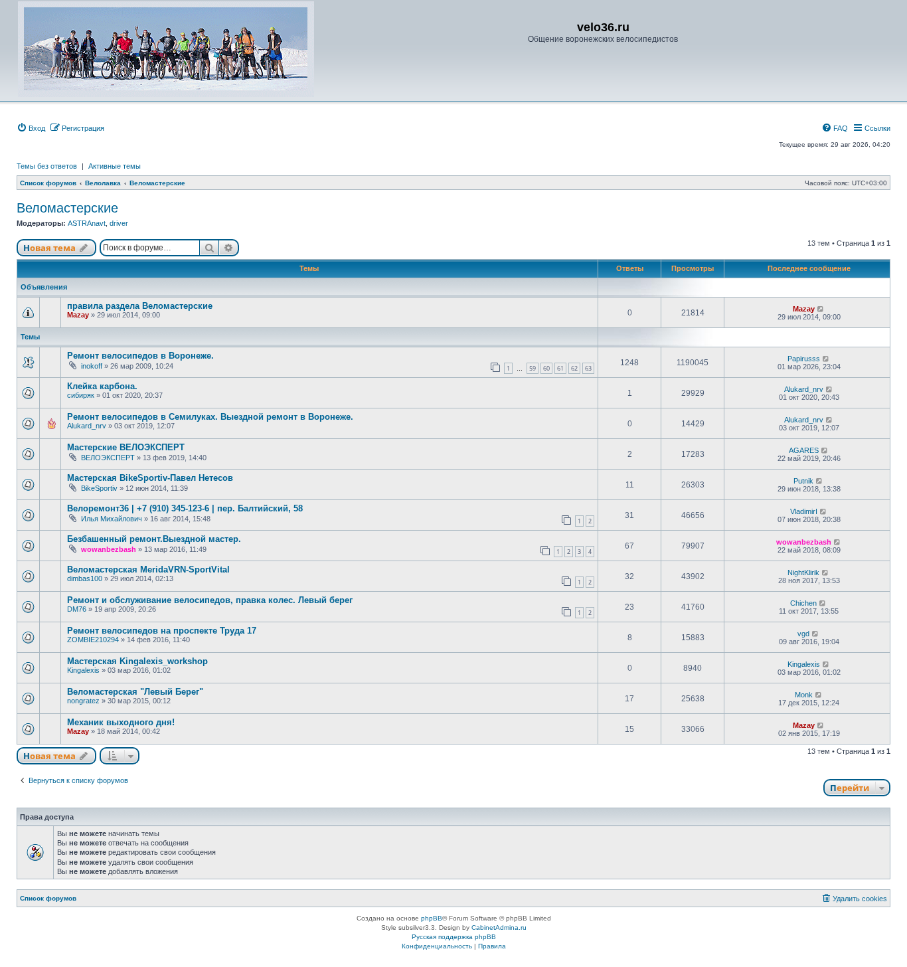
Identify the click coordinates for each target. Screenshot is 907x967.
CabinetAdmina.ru (499, 927)
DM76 (76, 609)
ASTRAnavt (87, 223)
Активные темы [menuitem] (114, 166)
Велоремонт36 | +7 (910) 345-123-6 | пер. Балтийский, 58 (185, 508)
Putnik (803, 481)
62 (574, 368)
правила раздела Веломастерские (139, 306)
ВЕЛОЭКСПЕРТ (108, 458)
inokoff (91, 366)
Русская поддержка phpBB (454, 936)
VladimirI (803, 511)
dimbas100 (84, 578)
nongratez (83, 701)
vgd (803, 634)
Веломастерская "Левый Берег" (135, 692)
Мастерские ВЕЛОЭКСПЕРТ (126, 447)
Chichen (803, 603)
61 (560, 368)
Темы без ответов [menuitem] (47, 166)
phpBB (431, 918)
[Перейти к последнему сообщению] (821, 309)
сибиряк (80, 395)
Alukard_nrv (803, 389)
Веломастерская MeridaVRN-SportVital (148, 569)
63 (588, 368)
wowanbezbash (108, 549)
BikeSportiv (99, 488)
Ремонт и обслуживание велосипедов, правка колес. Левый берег (210, 600)
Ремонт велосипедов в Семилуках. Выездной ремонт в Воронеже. (210, 417)
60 (546, 368)
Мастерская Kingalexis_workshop (137, 661)
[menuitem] (31, 128)
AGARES (804, 450)
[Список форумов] (166, 49)
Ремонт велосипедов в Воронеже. (140, 356)
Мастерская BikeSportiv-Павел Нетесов (150, 478)
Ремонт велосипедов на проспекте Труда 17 (161, 631)
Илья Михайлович (111, 519)
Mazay (78, 315)
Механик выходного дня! (121, 722)
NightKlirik (803, 572)
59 (532, 368)
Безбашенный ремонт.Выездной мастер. (154, 539)
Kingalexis (83, 670)
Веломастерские (67, 208)
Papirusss (803, 359)
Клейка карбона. (102, 386)
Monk (804, 695)
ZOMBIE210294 (93, 640)
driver (119, 223)
